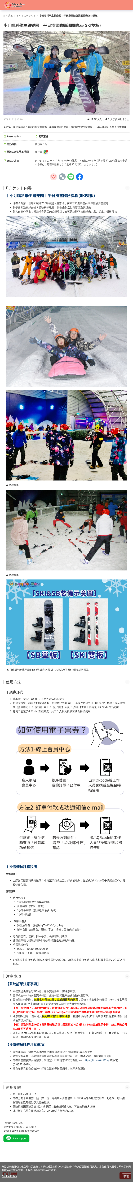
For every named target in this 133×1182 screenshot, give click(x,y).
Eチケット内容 (19, 188)
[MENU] (125, 5)
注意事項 (13, 976)
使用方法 (13, 682)
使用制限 (13, 1087)
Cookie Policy (9, 1176)
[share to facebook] (79, 176)
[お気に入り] (53, 176)
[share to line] (70, 176)
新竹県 (39, 152)
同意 (126, 1176)
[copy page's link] (62, 176)
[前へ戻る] (16, 5)
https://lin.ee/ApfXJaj (96, 1060)
